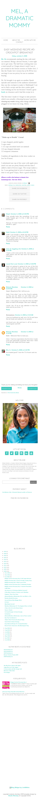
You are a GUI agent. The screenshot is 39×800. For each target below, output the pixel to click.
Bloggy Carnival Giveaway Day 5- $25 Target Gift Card (18, 578)
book (3, 92)
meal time (24, 185)
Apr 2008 (7, 638)
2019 (5, 551)
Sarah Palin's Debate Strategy (12, 621)
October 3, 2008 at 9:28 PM (27, 264)
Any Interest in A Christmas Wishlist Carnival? (16, 590)
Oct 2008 (7, 576)
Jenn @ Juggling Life (13, 249)
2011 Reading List (8, 649)
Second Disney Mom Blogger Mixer (13, 600)
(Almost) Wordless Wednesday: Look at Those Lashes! (18, 615)
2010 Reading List (8, 651)
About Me (16, 40)
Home (5, 40)
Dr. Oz (3, 59)
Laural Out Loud (11, 264)
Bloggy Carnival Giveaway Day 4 (18, 682)
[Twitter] (12, 453)
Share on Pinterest (19, 199)
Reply (8, 227)
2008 (5, 571)
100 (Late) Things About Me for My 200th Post (13, 691)
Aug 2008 (7, 630)
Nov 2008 (7, 574)
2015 (5, 557)
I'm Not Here (8, 613)
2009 (5, 569)
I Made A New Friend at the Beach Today (14, 619)
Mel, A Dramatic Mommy (19, 18)
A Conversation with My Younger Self (13, 669)
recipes (32, 185)
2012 (5, 563)
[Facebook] (7, 453)
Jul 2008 (7, 632)
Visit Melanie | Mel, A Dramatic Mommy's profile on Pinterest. (17, 492)
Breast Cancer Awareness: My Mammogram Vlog (17, 625)
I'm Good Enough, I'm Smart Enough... (14, 611)
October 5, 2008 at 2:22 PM (21, 350)
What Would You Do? (10, 604)
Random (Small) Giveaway (11, 598)
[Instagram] (21, 453)
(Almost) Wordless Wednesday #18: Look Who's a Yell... (18, 596)
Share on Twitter (19, 194)
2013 (5, 561)
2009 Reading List (8, 653)
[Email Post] (28, 183)
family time (18, 185)
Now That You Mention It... (11, 617)
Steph (8, 214)
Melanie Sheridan (12, 287)
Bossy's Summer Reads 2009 (11, 654)
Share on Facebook (19, 188)
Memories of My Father (9, 670)
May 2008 (7, 636)
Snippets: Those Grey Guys (11, 594)
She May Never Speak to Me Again (12, 665)
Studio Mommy (13, 795)
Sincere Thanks (8, 610)
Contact (19, 42)
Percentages (7, 672)
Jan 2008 (7, 639)
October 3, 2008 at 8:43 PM (20, 214)
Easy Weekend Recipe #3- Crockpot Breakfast (16, 623)
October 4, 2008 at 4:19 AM (24, 315)
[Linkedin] (26, 453)
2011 (5, 565)
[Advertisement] (19, 718)
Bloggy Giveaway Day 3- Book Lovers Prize (15, 582)
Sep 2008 (7, 628)
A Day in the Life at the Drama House (14, 608)
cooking (10, 185)
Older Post (32, 388)
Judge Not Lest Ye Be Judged (11, 667)
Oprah (28, 185)
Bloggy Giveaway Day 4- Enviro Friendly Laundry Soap (18, 580)
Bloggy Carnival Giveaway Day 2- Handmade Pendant (18, 584)
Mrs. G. (8, 350)
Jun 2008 (7, 634)
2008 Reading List (8, 656)
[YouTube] (31, 453)
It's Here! (7, 602)
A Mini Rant (7, 588)
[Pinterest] (16, 453)
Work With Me (30, 40)
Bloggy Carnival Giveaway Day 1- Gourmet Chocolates (18, 586)
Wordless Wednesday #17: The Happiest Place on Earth (18, 606)
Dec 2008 (7, 572)
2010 (5, 567)
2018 (5, 553)
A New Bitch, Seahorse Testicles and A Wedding (16, 592)
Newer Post (6, 388)
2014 (5, 559)
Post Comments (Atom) (13, 392)
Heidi (8, 232)
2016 (5, 555)
